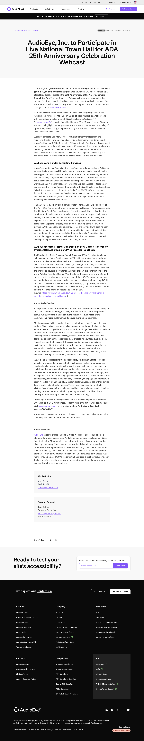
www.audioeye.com (47, 406)
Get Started (110, 9)
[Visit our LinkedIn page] (106, 710)
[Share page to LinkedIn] (51, 540)
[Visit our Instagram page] (112, 710)
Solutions (49, 9)
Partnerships (124, 2)
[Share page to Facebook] (47, 540)
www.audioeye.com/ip (72, 723)
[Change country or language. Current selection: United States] (135, 2)
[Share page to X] (56, 540)
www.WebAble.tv (58, 107)
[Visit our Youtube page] (128, 710)
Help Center (95, 2)
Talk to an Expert (128, 9)
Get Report (100, 16)
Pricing (81, 9)
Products (34, 9)
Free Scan (120, 566)
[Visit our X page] (117, 710)
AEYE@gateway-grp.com (49, 513)
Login (82, 2)
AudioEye (38, 435)
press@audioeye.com (48, 487)
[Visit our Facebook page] (123, 710)
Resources (65, 9)
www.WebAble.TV (43, 122)
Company (109, 2)
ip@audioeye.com (95, 723)
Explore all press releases (27, 30)
